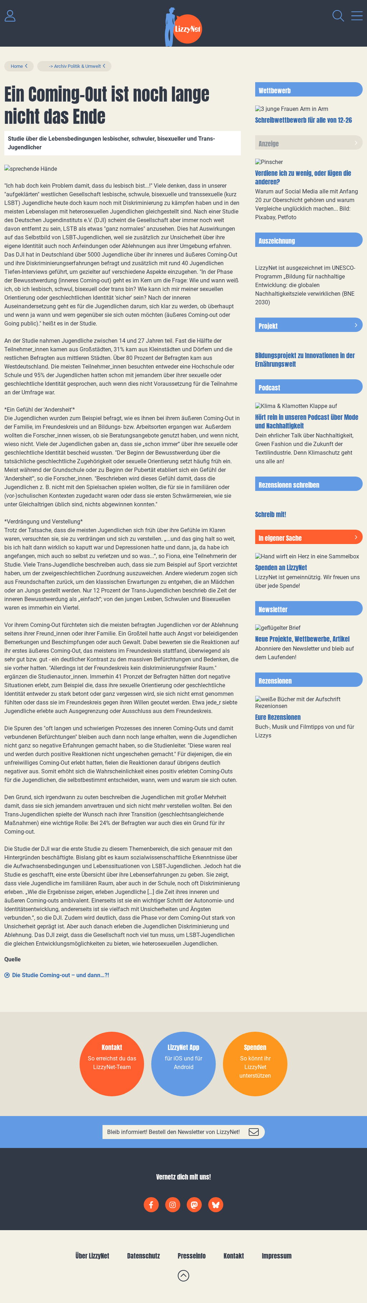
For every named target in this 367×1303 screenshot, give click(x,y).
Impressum (277, 1256)
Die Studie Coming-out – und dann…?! (60, 975)
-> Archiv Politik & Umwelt (72, 66)
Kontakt (234, 1256)
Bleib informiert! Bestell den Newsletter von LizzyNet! (173, 1132)
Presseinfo (192, 1256)
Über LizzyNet (92, 1256)
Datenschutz (143, 1256)
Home (17, 66)
